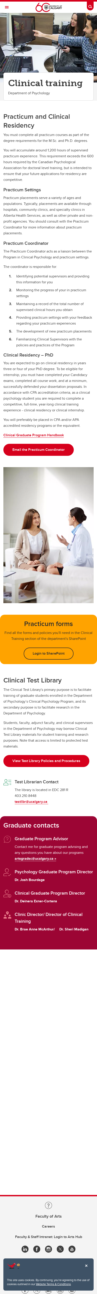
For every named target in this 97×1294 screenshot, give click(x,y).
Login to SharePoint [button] (49, 653)
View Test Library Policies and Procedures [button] (46, 760)
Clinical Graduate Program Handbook (33, 435)
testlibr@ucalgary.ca (31, 801)
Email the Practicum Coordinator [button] (38, 449)
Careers (48, 1226)
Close (86, 1269)
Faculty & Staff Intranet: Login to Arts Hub (48, 1236)
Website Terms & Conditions (53, 1284)
